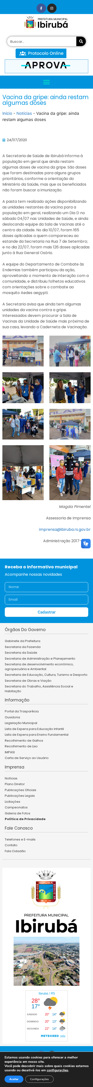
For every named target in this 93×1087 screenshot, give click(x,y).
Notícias (24, 113)
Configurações (39, 1079)
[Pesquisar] (81, 41)
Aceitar (14, 1079)
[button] (46, 82)
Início (7, 113)
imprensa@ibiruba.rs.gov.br (65, 529)
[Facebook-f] (41, 8)
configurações (57, 1070)
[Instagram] (52, 8)
